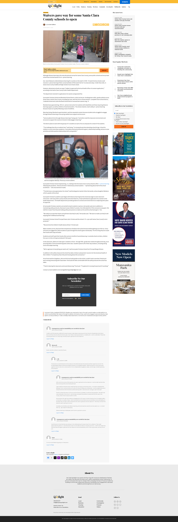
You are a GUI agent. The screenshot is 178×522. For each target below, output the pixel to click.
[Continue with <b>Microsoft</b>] (65, 457)
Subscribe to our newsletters (61, 507)
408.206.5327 (57, 500)
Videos (99, 507)
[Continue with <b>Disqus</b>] (72, 457)
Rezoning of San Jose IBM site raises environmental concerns (125, 89)
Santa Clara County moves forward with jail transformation (123, 27)
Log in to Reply (50, 338)
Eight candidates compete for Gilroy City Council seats (123, 55)
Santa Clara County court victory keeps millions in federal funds (122, 48)
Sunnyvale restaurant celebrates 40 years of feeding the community (124, 68)
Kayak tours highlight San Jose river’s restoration (125, 75)
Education (46, 12)
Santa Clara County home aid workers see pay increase (123, 19)
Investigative (100, 503)
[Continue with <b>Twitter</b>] (55, 457)
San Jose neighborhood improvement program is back (124, 97)
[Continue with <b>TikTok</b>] (62, 457)
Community (100, 501)
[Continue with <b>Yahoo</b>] (58, 457)
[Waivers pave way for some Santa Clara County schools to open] (76, 46)
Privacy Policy (55, 512)
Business (80, 503)
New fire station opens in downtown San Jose (122, 40)
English (51, 1)
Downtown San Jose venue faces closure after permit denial (125, 82)
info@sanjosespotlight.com (60, 502)
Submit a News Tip (58, 505)
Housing (80, 505)
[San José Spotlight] (56, 7)
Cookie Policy (61, 512)
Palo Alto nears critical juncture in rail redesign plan (123, 34)
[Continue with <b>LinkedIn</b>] (69, 457)
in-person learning (103, 184)
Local (79, 501)
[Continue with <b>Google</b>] (51, 457)
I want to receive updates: (67, 298)
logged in (56, 454)
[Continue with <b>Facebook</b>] (48, 457)
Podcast (99, 505)
